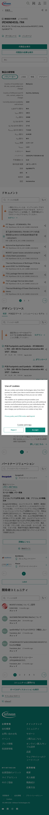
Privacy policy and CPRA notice (16, 416)
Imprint (32, 416)
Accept (35, 430)
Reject (14, 430)
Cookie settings (24, 425)
